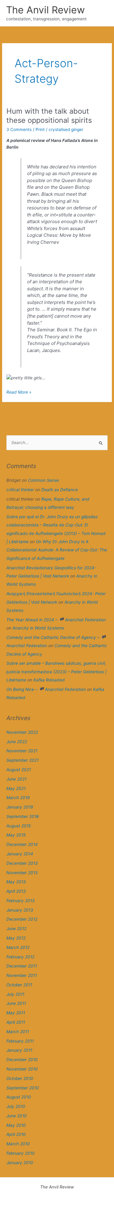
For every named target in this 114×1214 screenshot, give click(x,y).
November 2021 (21, 750)
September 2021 (22, 760)
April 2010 (16, 1134)
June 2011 (16, 1003)
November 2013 (22, 872)
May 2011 (15, 1012)
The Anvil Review (45, 10)
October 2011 (19, 984)
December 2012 (21, 919)
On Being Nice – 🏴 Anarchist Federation (46, 689)
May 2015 (16, 835)
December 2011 (21, 966)
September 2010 (22, 1087)
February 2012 (20, 956)
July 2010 (15, 1106)
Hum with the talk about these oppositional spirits (49, 116)
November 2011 (21, 975)
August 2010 (18, 1097)
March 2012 (17, 947)
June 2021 (16, 779)
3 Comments (19, 129)
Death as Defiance (59, 489)
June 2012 (16, 928)
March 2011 (17, 1031)
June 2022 (16, 741)
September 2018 (22, 816)
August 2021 (18, 769)
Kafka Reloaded (49, 680)
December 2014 (22, 844)
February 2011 (20, 1041)
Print (40, 129)
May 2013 (16, 881)
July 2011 (15, 994)
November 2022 (22, 732)
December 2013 (22, 863)
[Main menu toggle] (102, 13)
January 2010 (19, 1162)
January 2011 (19, 1050)
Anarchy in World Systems (38, 628)
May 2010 (16, 1125)
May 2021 (16, 788)
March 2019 (18, 797)
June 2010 (16, 1115)
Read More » (18, 392)
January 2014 (19, 853)
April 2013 (16, 891)
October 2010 (19, 1078)
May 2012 (16, 938)
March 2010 (18, 1143)
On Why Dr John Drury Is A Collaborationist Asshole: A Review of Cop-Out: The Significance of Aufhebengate (56, 550)
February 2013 (20, 900)
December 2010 (22, 1059)
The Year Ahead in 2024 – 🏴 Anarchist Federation (56, 619)
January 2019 (19, 807)
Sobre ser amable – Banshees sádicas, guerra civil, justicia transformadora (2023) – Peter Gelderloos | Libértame (56, 671)
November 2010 (22, 1069)
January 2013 (19, 910)
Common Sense (43, 480)
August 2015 (18, 825)
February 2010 (20, 1153)
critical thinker (20, 489)
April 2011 (15, 1022)
